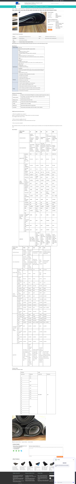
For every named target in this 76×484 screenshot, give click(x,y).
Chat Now (46, 6)
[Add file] (55, 482)
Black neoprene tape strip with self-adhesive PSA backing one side (30, 478)
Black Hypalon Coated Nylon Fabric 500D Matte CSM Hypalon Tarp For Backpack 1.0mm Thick (45, 468)
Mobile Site (51, 481)
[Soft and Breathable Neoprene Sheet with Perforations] (30, 463)
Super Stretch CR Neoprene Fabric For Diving (37, 467)
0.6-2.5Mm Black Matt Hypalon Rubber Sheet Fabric (52, 467)
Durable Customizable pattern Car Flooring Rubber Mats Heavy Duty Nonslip (42, 478)
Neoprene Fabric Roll (22, 8)
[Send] (73, 482)
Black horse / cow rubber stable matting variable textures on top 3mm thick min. (43, 480)
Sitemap (53, 479)
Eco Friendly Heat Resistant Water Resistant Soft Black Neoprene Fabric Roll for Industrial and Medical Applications (15, 469)
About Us (23, 6)
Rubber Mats (40, 473)
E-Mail (51, 479)
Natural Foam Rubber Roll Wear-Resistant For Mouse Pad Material (30, 480)
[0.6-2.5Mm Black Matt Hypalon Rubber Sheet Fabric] (52, 463)
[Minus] (73, 459)
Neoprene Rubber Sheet (29, 473)
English (62, 0)
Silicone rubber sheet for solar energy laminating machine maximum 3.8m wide (18, 479)
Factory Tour (29, 6)
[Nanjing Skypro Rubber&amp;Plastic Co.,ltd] (18, 3)
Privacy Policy (20, 483)
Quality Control (35, 6)
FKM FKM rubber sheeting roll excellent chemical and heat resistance (18, 481)
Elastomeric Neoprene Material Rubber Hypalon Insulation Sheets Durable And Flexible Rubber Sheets (23, 468)
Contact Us (41, 6)
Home (14, 6)
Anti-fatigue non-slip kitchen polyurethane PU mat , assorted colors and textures (30, 476)
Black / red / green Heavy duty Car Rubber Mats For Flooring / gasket (42, 476)
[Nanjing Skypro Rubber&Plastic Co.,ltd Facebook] (50, 478)
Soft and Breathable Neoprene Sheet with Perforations (30, 467)
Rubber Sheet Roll (16, 473)
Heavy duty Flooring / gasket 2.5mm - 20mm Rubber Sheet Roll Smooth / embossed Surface (18, 476)
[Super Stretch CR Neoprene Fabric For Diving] (37, 463)
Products (18, 6)
